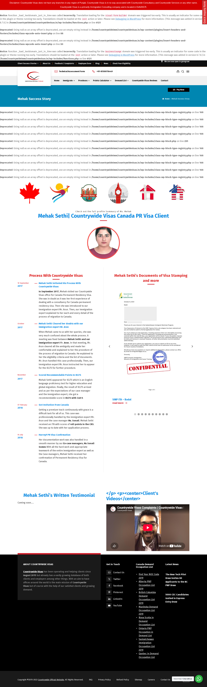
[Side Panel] (187, 71)
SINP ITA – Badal (121, 399)
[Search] (182, 71)
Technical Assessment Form (72, 71)
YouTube (117, 605)
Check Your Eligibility (121, 63)
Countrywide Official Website (51, 680)
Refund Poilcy (122, 680)
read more (117, 403)
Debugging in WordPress (128, 19)
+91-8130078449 (105, 71)
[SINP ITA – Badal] (150, 340)
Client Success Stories (27, 63)
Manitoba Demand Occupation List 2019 (148, 610)
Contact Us (118, 572)
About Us (46, 63)
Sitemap (138, 680)
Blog (97, 63)
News (106, 63)
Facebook (118, 585)
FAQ (90, 680)
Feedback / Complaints (64, 63)
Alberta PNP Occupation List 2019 (147, 585)
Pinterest (118, 592)
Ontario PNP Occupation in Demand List (146, 632)
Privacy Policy (104, 680)
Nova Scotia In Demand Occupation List (147, 621)
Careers (151, 680)
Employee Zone (84, 63)
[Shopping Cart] (178, 71)
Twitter (117, 579)
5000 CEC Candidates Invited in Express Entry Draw (177, 598)
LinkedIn (117, 599)
